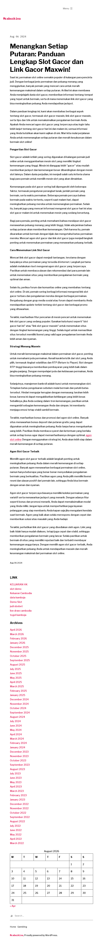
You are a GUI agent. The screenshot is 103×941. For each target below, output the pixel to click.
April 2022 (16, 838)
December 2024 (19, 699)
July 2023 (15, 773)
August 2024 (17, 716)
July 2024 (15, 721)
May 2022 (15, 834)
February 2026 (18, 638)
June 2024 (16, 725)
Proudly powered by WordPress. (41, 935)
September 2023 (20, 764)
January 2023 (17, 799)
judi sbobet (16, 606)
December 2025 (19, 647)
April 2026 (16, 629)
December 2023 (19, 751)
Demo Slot (16, 602)
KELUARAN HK (18, 584)
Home (13, 927)
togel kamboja (18, 615)
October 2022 (18, 812)
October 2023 (18, 760)
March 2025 (17, 686)
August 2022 (17, 821)
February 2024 (18, 743)
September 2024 (20, 712)
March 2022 (17, 843)
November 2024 (19, 703)
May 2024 (16, 730)
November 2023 (19, 756)
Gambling (22, 927)
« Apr (13, 906)
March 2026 (17, 634)
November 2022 (19, 808)
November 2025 (19, 651)
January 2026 (17, 642)
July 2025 (15, 669)
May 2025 (16, 677)
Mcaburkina (12, 18)
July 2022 (15, 825)
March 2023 (17, 791)
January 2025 (17, 695)
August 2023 (17, 769)
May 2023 (15, 782)
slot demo (15, 588)
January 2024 (17, 747)
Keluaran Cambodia (21, 593)
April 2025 (16, 682)
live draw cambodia (21, 610)
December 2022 (19, 804)
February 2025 (18, 690)
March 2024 (17, 738)
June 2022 (16, 830)
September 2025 (20, 660)
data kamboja (17, 597)
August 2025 (17, 664)
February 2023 (18, 795)
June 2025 (16, 673)
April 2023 (16, 786)
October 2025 (18, 656)
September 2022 (20, 817)
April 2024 (16, 734)
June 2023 (16, 777)
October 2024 (18, 708)
